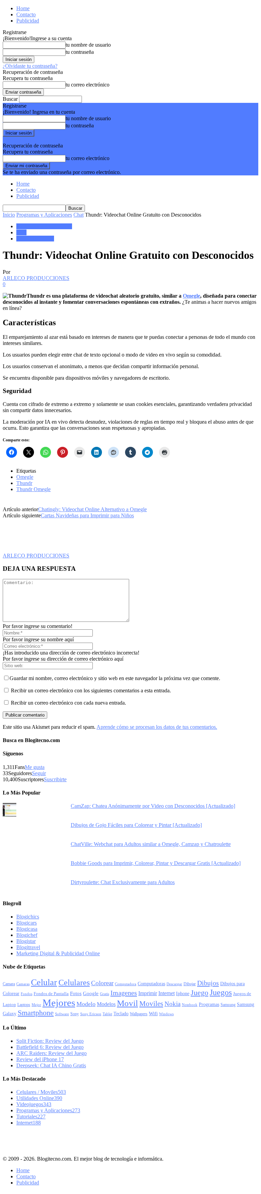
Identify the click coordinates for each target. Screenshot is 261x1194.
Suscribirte (55, 779)
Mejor (36, 1005)
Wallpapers (138, 1013)
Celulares (74, 982)
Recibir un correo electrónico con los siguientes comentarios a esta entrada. (91, 690)
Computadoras (151, 983)
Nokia (172, 1003)
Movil (127, 1003)
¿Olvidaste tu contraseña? (30, 66)
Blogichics (27, 917)
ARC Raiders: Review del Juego (51, 1053)
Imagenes (123, 992)
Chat (78, 215)
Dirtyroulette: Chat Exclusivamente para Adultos (123, 882)
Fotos (76, 993)
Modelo (85, 1004)
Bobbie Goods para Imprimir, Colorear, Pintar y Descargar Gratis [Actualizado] (156, 863)
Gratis (104, 994)
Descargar (174, 984)
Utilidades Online (35, 238)
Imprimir (147, 993)
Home (23, 8)
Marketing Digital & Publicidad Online (58, 953)
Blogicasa (26, 929)
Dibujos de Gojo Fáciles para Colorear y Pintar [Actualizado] (136, 825)
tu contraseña (80, 52)
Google (91, 993)
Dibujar (190, 983)
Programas (209, 1004)
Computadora (125, 984)
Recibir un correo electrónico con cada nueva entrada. (68, 703)
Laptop (9, 1004)
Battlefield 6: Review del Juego (50, 1047)
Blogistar (26, 941)
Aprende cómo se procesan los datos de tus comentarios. (157, 727)
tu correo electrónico (87, 85)
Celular (44, 982)
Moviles (151, 1004)
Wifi (153, 1013)
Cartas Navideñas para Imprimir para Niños (87, 515)
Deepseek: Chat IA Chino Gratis (51, 1065)
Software (62, 1014)
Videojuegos (33, 1104)
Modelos (106, 1004)
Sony (74, 1013)
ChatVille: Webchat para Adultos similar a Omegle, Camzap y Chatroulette (151, 844)
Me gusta (35, 767)
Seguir (39, 773)
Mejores (58, 1002)
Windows (166, 1014)
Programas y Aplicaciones (44, 215)
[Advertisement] (57, 1139)
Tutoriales (31, 1116)
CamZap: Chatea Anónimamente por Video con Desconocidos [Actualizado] (153, 806)
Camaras (23, 984)
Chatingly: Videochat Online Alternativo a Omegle (92, 509)
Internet (166, 993)
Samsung (228, 1005)
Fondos (26, 994)
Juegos (221, 992)
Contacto (26, 14)
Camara (9, 983)
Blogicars (26, 923)
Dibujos (208, 983)
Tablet (107, 1014)
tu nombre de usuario (88, 45)
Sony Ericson (90, 1014)
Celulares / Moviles (41, 1092)
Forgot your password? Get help (37, 139)
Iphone (182, 993)
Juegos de (242, 993)
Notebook (189, 1005)
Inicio (9, 215)
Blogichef (26, 935)
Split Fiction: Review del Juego (50, 1041)
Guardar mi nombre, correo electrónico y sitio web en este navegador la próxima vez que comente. (115, 678)
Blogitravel (28, 947)
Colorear (102, 983)
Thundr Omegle (33, 489)
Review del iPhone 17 (40, 1059)
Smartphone (36, 1012)
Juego (199, 992)
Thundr (24, 483)
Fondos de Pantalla (51, 993)
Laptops (23, 1004)
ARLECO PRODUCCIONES (36, 278)
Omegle (191, 296)
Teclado (121, 1013)
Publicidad (27, 20)
